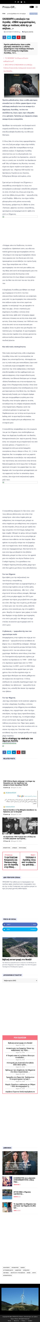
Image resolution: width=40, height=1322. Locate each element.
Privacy (23, 1320)
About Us (16, 1320)
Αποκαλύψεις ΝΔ (7, 1275)
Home (9, 1320)
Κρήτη (34, 1272)
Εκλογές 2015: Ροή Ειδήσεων (18, 1272)
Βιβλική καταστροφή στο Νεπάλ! (17, 959)
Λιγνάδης (14, 847)
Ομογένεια (6, 1272)
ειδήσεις (23, 1267)
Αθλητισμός (6, 1267)
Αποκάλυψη (26, 1270)
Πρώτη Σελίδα (28, 32)
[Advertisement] (20, 1009)
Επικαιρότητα (6, 847)
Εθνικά (28, 1272)
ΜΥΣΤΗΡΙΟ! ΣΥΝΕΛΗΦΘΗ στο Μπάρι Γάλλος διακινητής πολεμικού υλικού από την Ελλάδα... (19, 68)
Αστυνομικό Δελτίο (8, 1270)
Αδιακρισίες (18, 1270)
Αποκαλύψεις (15, 1267)
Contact (30, 1320)
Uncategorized (18, 13)
